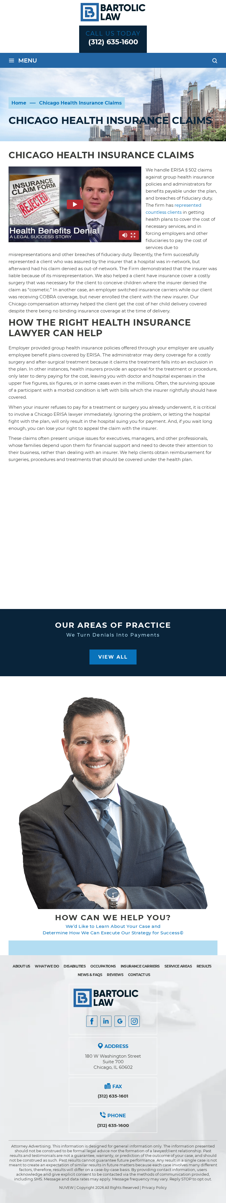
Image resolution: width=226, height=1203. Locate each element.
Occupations (103, 966)
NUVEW (66, 1187)
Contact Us (139, 975)
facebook (91, 1021)
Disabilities (75, 966)
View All (113, 657)
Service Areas (178, 966)
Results (204, 966)
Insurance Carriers (140, 966)
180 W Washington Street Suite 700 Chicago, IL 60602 (113, 1061)
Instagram (134, 1021)
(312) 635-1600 (113, 42)
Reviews (115, 975)
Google (120, 1021)
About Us (21, 966)
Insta (106, 1021)
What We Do (47, 966)
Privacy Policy (154, 1187)
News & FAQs (90, 975)
